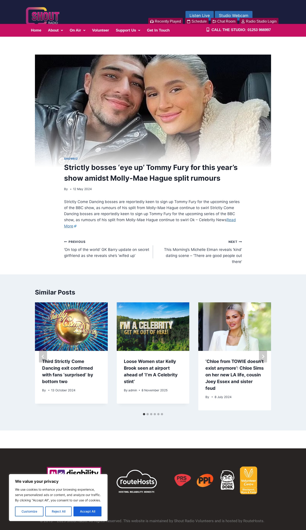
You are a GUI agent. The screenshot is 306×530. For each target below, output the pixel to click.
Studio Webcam (233, 15)
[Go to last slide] (43, 356)
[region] (58, 497)
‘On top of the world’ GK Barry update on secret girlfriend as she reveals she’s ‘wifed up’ (106, 249)
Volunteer (100, 30)
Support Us (126, 30)
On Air (75, 30)
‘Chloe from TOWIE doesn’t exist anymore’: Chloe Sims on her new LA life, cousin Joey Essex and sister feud (234, 375)
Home (36, 30)
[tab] (144, 414)
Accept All (87, 511)
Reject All (58, 511)
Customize (29, 511)
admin (132, 390)
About (53, 30)
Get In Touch (158, 30)
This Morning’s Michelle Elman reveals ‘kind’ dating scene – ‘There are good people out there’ (203, 252)
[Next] (263, 356)
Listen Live (200, 15)
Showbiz (71, 158)
